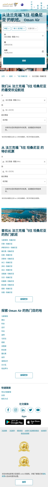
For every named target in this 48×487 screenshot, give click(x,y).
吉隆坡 (3, 346)
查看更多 (24, 299)
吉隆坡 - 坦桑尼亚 (7, 274)
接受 (24, 482)
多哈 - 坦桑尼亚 (6, 266)
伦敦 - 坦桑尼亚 (6, 255)
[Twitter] (30, 410)
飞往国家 (4, 431)
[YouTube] (38, 410)
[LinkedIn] (23, 410)
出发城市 (44, 431)
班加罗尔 (4, 369)
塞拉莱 (3, 354)
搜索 (24, 61)
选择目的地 (8, 45)
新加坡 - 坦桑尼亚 (7, 285)
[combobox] (24, 100)
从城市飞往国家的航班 (32, 431)
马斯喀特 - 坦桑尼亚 (8, 240)
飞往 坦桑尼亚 (22, 76)
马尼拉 (3, 339)
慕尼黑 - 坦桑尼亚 (7, 251)
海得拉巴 (4, 361)
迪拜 (3, 335)
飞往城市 (12, 431)
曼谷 (3, 320)
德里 (3, 342)
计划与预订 (33, 7)
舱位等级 (4, 115)
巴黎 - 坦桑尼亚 (6, 244)
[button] (19, 29)
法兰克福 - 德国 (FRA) (11, 37)
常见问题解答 (6, 392)
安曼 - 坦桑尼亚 (6, 292)
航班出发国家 (25, 433)
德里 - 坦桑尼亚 (6, 289)
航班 (11, 76)
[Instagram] (15, 410)
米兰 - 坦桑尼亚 (6, 263)
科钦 (3, 324)
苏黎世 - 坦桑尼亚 (7, 259)
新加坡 (3, 350)
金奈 (3, 357)
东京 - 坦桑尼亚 (6, 277)
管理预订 (43, 7)
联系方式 (4, 399)
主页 (3, 76)
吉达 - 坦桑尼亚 (6, 270)
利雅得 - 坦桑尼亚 (7, 281)
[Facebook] (8, 410)
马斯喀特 (4, 316)
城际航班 (20, 431)
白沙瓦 (3, 365)
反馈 (3, 395)
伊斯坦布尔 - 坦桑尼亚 (9, 248)
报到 (38, 7)
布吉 (3, 331)
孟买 (3, 327)
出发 (5, 50)
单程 (5, 29)
